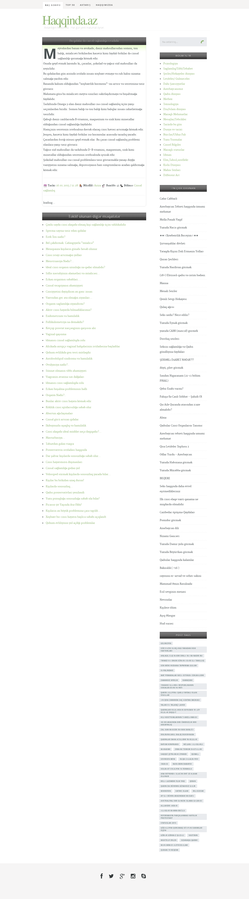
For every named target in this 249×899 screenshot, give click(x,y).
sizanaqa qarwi (189, 840)
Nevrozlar (166, 599)
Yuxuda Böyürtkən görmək (176, 552)
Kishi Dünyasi (172, 165)
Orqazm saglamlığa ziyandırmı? (65, 304)
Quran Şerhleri (169, 259)
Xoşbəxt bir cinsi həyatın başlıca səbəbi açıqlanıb (76, 517)
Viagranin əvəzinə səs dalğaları (65, 377)
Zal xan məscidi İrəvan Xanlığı (177, 729)
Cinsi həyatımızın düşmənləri (64, 462)
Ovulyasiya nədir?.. (57, 364)
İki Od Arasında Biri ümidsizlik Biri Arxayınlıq (178, 723)
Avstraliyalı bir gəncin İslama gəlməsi (181, 801)
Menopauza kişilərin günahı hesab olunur (71, 249)
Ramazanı (187, 680)
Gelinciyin (166, 643)
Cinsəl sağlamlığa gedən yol (63, 468)
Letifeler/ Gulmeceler (176, 78)
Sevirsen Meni (168, 759)
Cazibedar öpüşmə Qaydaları (177, 512)
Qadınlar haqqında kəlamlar (177, 560)
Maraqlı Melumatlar (175, 114)
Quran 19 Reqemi (169, 850)
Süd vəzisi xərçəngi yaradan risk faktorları (178, 649)
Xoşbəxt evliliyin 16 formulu (176, 769)
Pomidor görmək (170, 520)
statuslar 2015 (168, 823)
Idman (167, 155)
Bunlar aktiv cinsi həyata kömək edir (68, 401)
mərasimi (165, 749)
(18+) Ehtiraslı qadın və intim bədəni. (183, 275)
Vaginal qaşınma (56, 334)
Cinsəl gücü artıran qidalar (62, 419)
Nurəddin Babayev (182, 764)
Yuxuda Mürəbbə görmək (175, 470)
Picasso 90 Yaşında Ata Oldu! (64, 504)
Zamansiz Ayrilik (169, 680)
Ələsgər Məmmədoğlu (173, 810)
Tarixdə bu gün (172, 124)
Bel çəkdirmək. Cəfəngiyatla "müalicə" (70, 243)
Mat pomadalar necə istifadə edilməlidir (182, 675)
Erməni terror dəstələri (188, 749)
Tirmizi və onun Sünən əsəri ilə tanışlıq (182, 660)
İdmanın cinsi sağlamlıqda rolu (65, 383)
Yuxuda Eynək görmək (174, 323)
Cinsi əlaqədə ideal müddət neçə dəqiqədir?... (73, 431)
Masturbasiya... (55, 437)
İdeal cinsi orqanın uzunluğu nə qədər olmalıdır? (75, 267)
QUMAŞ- (195, 754)
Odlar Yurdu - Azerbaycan (176, 454)
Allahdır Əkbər (169, 805)
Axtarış (85, 5)
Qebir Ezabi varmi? (171, 388)
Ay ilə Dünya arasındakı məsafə (177, 796)
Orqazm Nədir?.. (56, 395)
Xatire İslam (181, 791)
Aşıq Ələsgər (167, 615)
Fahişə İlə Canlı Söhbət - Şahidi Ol (181, 396)
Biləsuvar (198, 791)
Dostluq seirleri (169, 339)
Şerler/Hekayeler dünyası (179, 73)
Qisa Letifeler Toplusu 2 (174, 446)
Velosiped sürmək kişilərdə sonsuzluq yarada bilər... (78, 474)
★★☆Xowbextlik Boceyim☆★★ (179, 235)
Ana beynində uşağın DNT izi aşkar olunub (179, 775)
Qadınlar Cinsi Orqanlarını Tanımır (181, 425)
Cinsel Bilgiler (172, 144)
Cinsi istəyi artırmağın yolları (64, 255)
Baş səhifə (53, 5)
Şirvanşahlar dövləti (172, 243)
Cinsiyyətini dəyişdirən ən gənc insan (69, 291)
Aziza (97, 185)
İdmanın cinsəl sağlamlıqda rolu (65, 340)
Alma (163, 417)
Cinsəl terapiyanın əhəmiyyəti (64, 285)
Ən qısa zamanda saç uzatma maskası (180, 700)
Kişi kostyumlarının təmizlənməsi (179, 717)
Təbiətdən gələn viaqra (60, 444)
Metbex (167, 99)
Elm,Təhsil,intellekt (175, 160)
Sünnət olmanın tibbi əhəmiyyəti (66, 370)
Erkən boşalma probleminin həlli (66, 389)
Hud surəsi (166, 623)
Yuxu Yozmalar (172, 139)
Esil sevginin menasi (173, 591)
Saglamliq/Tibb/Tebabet (178, 68)
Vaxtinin (193, 835)
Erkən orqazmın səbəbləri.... (63, 279)
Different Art (171, 175)
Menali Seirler (168, 291)
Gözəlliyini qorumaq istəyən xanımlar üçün (181, 829)
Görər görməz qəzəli (172, 835)
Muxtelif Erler (168, 840)
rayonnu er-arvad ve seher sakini (180, 576)
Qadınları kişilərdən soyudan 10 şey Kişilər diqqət (180, 711)
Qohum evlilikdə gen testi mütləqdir (68, 352)
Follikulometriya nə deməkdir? (65, 322)
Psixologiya (170, 63)
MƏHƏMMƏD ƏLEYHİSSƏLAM (174, 845)
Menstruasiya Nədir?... (60, 261)
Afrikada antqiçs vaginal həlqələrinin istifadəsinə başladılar (83, 346)
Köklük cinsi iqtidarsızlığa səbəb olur (68, 407)
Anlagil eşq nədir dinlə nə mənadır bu (182, 656)
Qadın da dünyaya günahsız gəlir (178, 786)
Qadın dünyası (172, 94)
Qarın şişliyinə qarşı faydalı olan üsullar (179, 693)
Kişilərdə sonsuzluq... (59, 486)
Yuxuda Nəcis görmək (173, 227)
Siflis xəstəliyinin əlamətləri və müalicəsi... (73, 273)
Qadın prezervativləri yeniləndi (65, 492)
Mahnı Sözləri (171, 170)
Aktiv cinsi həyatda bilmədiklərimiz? (68, 310)
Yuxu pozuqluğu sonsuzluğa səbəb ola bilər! (73, 498)
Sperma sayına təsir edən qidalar (66, 230)
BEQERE (165, 478)
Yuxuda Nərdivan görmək (175, 267)
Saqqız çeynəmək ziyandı (174, 754)
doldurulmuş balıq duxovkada (177, 734)
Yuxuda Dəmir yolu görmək (177, 544)
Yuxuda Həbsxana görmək (176, 462)
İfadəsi (164, 764)
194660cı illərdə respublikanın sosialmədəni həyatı (177, 686)
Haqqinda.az (69, 19)
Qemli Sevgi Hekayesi (173, 299)
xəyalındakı (167, 670)
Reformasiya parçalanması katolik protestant (179, 816)
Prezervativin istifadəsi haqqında (66, 450)
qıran (193, 781)
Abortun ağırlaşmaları (59, 413)
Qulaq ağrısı (167, 307)
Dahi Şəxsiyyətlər (174, 84)
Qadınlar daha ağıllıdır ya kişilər (179, 739)
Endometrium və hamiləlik (62, 316)
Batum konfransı (170, 744)
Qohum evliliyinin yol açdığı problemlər (70, 523)
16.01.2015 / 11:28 (67, 185)
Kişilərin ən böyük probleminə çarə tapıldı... (73, 510)
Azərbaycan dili (169, 528)
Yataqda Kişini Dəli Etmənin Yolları (182, 251)
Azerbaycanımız (173, 89)
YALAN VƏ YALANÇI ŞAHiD (173, 705)
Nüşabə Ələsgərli (193, 744)
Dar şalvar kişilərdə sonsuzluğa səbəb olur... (73, 456)
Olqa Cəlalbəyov (189, 759)
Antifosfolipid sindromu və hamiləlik (69, 358)
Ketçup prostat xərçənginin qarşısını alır (71, 328)
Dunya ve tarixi (172, 129)
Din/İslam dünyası (174, 109)
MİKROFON (166, 791)
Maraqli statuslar (173, 149)
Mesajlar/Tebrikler (174, 119)
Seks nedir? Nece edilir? (174, 315)
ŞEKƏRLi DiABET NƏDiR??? (177, 359)
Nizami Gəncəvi (169, 536)
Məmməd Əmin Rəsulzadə (176, 584)
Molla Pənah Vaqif (171, 219)
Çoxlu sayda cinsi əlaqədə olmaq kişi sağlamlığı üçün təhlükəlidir (86, 224)
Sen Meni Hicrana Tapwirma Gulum (179, 665)
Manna (164, 283)
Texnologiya (170, 104)
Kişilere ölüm (168, 607)
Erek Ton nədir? (55, 237)
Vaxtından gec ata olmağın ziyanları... (69, 297)
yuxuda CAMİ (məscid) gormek (179, 331)
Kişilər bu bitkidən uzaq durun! (65, 480)
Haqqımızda (104, 5)
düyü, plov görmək (171, 367)
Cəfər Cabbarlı (168, 198)
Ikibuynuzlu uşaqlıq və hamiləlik (66, 425)
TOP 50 (70, 5)
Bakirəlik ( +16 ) (169, 568)
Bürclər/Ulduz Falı (174, 134)
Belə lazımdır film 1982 (173, 781)
